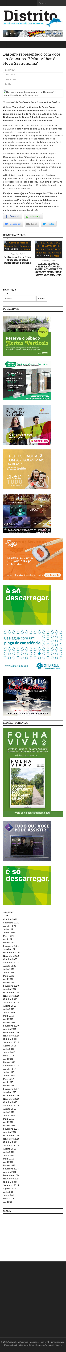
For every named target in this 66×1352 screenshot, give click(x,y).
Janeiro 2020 (9, 989)
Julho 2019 (8, 1009)
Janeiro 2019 (9, 1029)
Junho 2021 (9, 932)
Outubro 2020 (10, 959)
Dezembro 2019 (11, 992)
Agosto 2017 (9, 1069)
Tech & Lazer (11, 79)
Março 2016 (9, 1125)
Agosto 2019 (9, 1006)
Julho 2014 (8, 1192)
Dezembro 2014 (11, 1175)
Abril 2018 (8, 1059)
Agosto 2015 (9, 1148)
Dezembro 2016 (11, 1095)
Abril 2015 (8, 1162)
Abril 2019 (8, 1019)
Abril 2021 (8, 939)
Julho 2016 (8, 1112)
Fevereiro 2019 (11, 1025)
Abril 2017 (8, 1082)
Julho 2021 (8, 929)
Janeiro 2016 (9, 1132)
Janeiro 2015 (9, 1172)
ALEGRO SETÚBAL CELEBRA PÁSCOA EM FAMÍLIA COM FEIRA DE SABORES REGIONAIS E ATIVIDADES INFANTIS (48, 269)
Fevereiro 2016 (11, 1129)
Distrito (8, 84)
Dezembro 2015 (11, 1135)
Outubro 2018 (10, 1039)
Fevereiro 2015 (11, 1168)
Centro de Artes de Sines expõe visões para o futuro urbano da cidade (17, 260)
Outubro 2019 (10, 999)
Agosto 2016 (9, 1109)
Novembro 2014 (11, 1178)
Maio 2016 (8, 1119)
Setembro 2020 (11, 962)
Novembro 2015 (11, 1138)
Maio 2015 (8, 1158)
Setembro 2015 (11, 1145)
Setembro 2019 (11, 1002)
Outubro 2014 (10, 1182)
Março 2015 (9, 1165)
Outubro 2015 (10, 1142)
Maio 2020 (8, 976)
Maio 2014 (8, 1198)
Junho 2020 (9, 972)
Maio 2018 (8, 1055)
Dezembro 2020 (11, 952)
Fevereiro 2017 (11, 1089)
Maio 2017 (8, 1079)
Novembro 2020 (11, 956)
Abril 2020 (8, 979)
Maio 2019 (8, 1015)
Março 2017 (9, 1085)
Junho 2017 (9, 1075)
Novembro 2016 (11, 1099)
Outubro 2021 (10, 919)
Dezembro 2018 (11, 1032)
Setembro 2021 (11, 922)
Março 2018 (9, 1062)
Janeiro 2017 (9, 1092)
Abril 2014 (8, 1202)
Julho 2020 (8, 969)
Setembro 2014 (11, 1185)
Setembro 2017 (11, 1065)
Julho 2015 (8, 1152)
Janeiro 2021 (9, 949)
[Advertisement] (27, 1236)
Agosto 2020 (9, 966)
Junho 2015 (9, 1155)
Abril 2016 (8, 1122)
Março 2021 (9, 942)
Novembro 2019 (11, 996)
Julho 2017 (8, 1072)
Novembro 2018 (11, 1035)
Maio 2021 (8, 936)
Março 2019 (9, 1022)
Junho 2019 (9, 1012)
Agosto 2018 (9, 1045)
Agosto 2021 (9, 926)
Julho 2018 (8, 1049)
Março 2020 (9, 982)
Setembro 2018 (11, 1042)
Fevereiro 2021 (11, 946)
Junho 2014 (9, 1195)
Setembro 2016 (11, 1105)
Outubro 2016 (10, 1102)
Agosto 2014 (9, 1188)
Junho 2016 (9, 1115)
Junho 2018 (9, 1052)
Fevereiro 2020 (11, 986)
